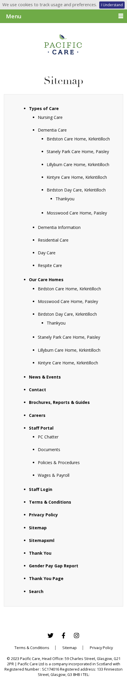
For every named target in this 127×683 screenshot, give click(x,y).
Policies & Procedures (59, 462)
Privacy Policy (43, 514)
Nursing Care (50, 117)
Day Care (47, 252)
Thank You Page (46, 578)
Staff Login (40, 489)
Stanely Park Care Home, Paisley (78, 151)
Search (36, 591)
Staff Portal (41, 428)
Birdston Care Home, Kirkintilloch (78, 139)
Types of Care (44, 108)
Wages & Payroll (53, 475)
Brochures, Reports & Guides (59, 402)
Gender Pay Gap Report (53, 566)
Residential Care (53, 240)
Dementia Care (52, 130)
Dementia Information (59, 227)
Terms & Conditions (50, 502)
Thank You (40, 553)
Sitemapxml (41, 540)
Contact (37, 389)
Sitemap (38, 527)
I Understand (112, 4)
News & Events (45, 377)
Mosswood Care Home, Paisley (77, 213)
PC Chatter (48, 437)
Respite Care (50, 265)
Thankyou (65, 199)
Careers (37, 415)
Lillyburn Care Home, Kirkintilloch (78, 164)
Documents (49, 449)
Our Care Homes (46, 279)
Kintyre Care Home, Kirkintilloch (77, 177)
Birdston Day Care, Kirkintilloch (76, 190)
